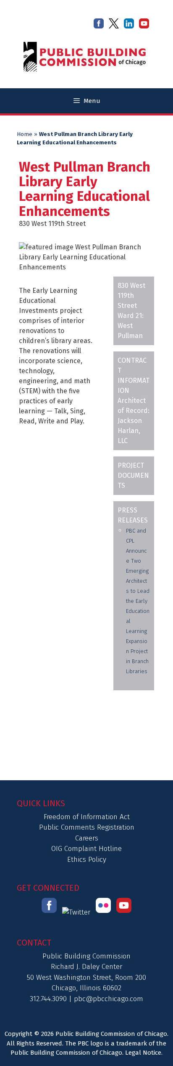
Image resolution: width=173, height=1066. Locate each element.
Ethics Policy (86, 859)
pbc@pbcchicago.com (108, 998)
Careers (86, 838)
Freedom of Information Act (87, 816)
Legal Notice (143, 1052)
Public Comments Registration (86, 827)
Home (24, 134)
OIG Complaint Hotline (86, 848)
